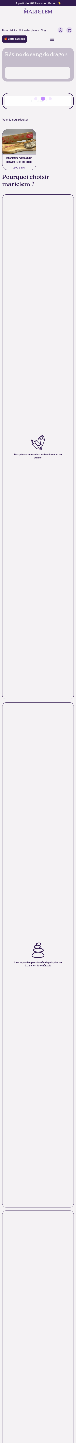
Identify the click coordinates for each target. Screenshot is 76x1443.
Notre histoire (9, 30)
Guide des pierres (29, 30)
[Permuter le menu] (52, 39)
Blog (43, 30)
